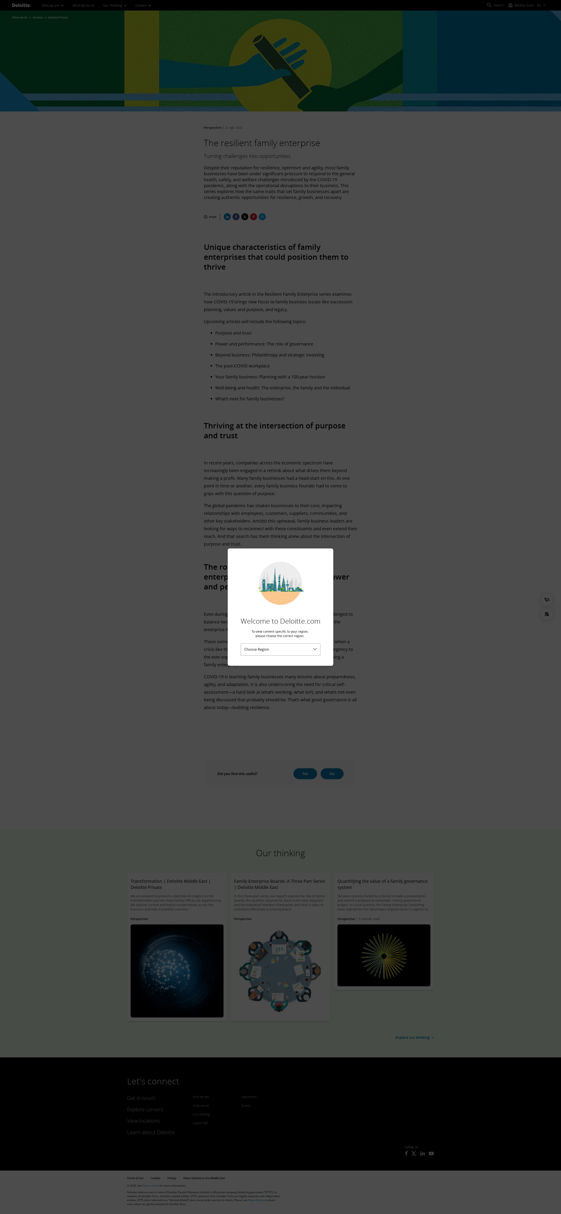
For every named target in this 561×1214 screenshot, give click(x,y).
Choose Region (256, 649)
